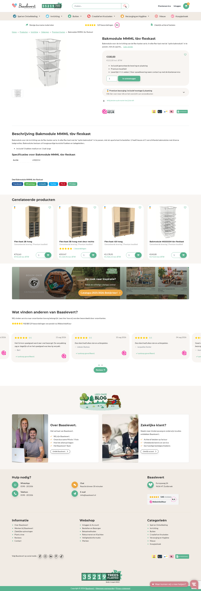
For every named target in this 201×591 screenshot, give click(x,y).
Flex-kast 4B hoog (113, 242)
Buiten (76, 16)
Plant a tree (19, 534)
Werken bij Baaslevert (23, 528)
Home (14, 32)
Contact (17, 541)
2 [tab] (102, 365)
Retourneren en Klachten (93, 534)
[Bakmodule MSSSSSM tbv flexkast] (168, 222)
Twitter (53, 184)
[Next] (192, 347)
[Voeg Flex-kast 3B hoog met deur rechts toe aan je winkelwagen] (93, 255)
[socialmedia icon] (40, 556)
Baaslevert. (89, 588)
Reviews (99, 370)
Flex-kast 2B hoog (23, 242)
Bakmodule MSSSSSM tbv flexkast (167, 242)
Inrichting (55, 16)
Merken (85, 541)
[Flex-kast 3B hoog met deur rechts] (78, 222)
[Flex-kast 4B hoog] (123, 222)
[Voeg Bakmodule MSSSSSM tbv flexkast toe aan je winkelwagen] (183, 255)
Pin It (63, 184)
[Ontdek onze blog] (100, 401)
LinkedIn (42, 184)
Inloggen (177, 6)
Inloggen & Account (90, 525)
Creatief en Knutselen (102, 16)
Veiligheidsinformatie (91, 537)
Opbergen (45, 32)
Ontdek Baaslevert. (59, 451)
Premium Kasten (58, 32)
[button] (186, 54)
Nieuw (162, 16)
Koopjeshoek (182, 16)
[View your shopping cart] (186, 6)
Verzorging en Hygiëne (135, 16)
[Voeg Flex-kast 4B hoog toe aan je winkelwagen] (138, 255)
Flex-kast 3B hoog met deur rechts (76, 242)
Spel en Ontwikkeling (27, 16)
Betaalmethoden (89, 531)
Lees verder (128, 46)
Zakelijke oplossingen (23, 531)
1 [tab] (99, 365)
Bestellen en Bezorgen (91, 528)
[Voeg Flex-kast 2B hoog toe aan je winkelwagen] (48, 255)
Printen (72, 184)
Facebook (17, 184)
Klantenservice (164, 6)
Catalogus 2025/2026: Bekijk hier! (99, 292)
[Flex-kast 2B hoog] (33, 222)
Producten (24, 32)
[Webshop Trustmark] (4, 353)
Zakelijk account (148, 451)
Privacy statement (123, 588)
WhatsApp (30, 184)
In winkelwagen (129, 78)
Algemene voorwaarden (105, 588)
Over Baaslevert (21, 525)
